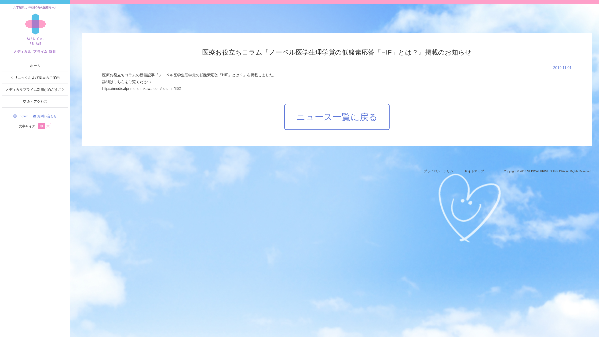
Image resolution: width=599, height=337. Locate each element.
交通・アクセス (35, 101)
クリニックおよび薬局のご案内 (35, 78)
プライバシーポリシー (440, 171)
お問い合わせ (47, 116)
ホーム (35, 66)
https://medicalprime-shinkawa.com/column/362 (141, 89)
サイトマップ (474, 171)
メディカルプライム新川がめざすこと (35, 90)
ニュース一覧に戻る (337, 117)
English (23, 116)
